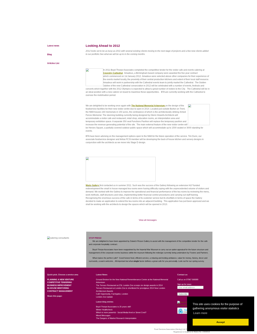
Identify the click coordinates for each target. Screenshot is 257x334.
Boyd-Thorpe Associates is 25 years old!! (113, 307)
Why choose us (114, 36)
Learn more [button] (200, 313)
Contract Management (60, 291)
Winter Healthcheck (104, 310)
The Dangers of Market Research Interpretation (116, 318)
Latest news (53, 46)
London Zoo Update (104, 297)
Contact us (202, 36)
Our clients (138, 36)
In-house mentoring (58, 288)
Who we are (71, 36)
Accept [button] (220, 322)
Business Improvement (59, 285)
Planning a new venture (60, 279)
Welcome (52, 36)
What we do (91, 36)
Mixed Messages (103, 315)
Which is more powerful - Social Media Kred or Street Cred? (121, 312)
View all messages (148, 220)
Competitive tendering (59, 282)
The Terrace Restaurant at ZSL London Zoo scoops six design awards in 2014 (129, 285)
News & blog (182, 36)
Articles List (53, 63)
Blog (49, 54)
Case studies (159, 36)
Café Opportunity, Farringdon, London (112, 294)
